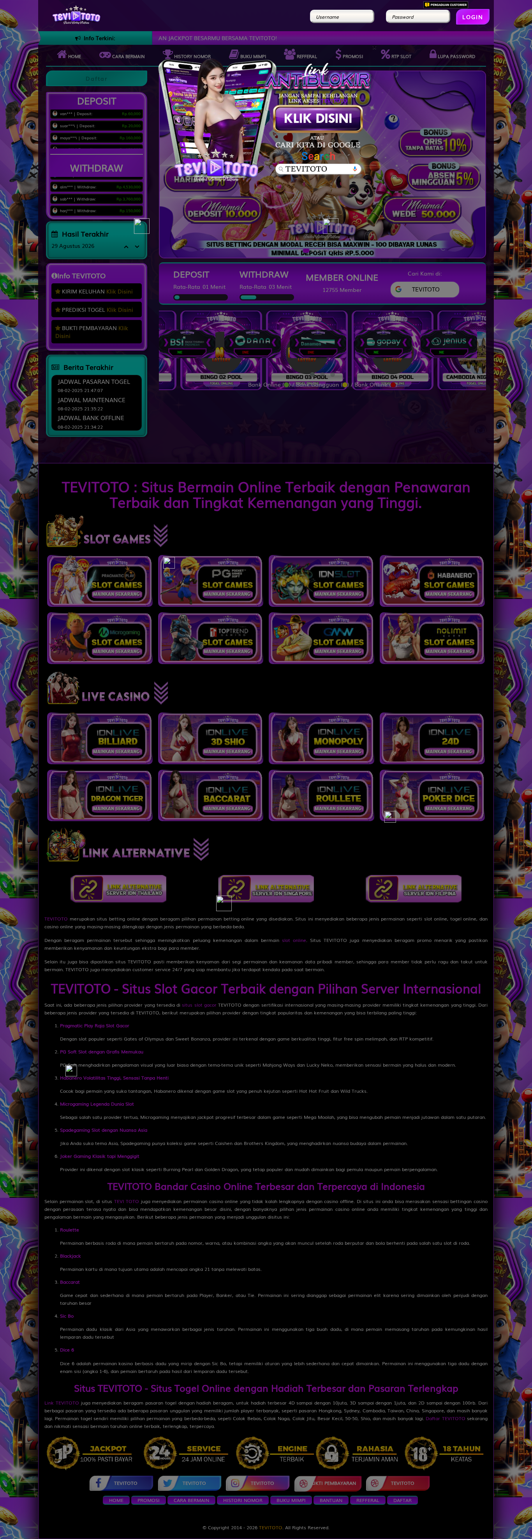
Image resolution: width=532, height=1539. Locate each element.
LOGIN (472, 17)
